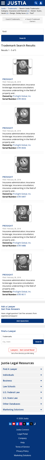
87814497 (21, 196)
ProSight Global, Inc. (22, 96)
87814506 (21, 148)
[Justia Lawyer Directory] (34, 423)
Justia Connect (22, 430)
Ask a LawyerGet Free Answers (10, 308)
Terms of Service (22, 447)
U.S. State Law (10, 398)
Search (22, 38)
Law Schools (9, 386)
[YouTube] (13, 423)
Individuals (8, 374)
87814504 (21, 99)
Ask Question (23, 321)
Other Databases (11, 403)
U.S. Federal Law (11, 392)
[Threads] (24, 423)
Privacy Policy (22, 451)
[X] (31, 423)
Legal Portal (22, 434)
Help (23, 443)
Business (7, 380)
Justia (3, 8)
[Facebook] (17, 423)
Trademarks (12, 8)
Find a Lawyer (8, 331)
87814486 (21, 245)
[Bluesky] (27, 423)
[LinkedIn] (10, 423)
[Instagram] (20, 423)
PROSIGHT (7, 79)
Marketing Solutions (13, 409)
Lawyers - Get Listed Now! (22, 350)
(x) (28, 11)
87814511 (21, 294)
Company (22, 438)
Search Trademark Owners (33, 20)
